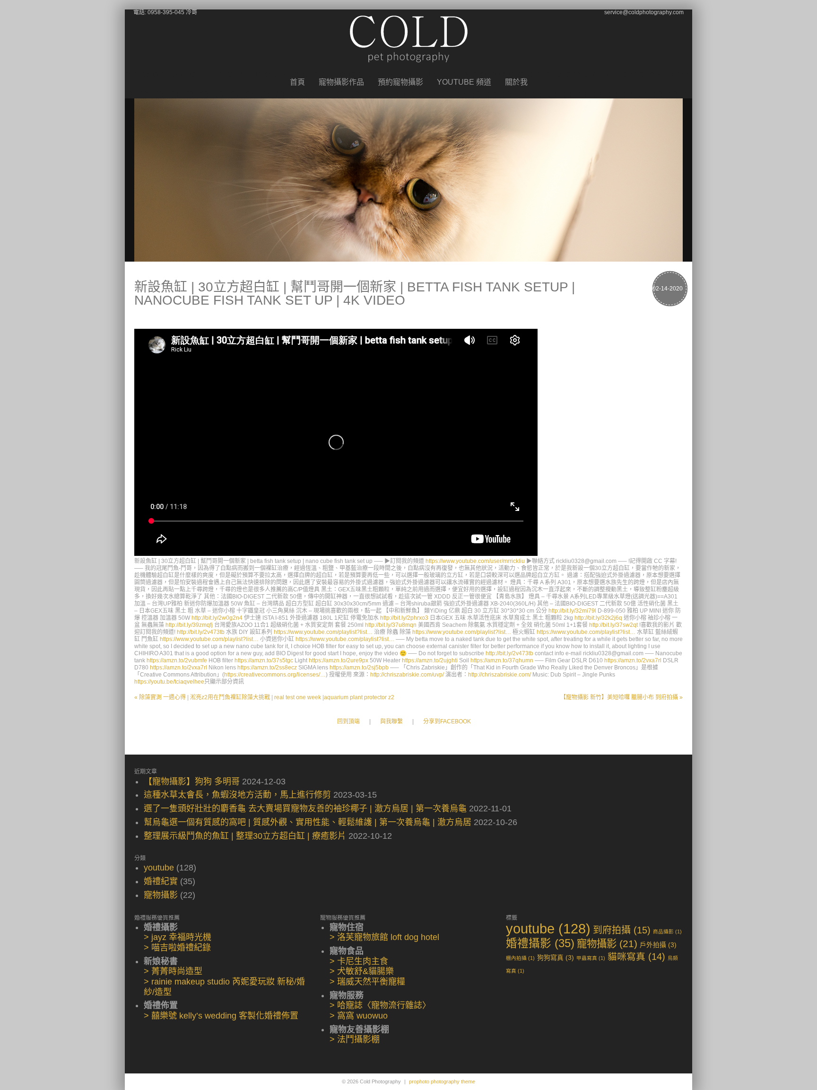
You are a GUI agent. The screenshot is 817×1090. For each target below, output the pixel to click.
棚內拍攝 (520, 958)
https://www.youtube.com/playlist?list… (323, 632)
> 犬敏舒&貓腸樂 (362, 971)
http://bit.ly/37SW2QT (613, 625)
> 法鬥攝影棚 (355, 1039)
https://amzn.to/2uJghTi (430, 660)
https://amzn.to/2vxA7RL (632, 660)
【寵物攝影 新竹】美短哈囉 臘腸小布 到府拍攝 (621, 697)
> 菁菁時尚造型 (173, 971)
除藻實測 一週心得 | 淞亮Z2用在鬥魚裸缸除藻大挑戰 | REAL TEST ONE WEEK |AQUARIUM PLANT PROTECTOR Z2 (264, 697)
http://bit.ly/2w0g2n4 (217, 618)
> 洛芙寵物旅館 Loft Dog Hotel (384, 937)
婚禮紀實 (161, 881)
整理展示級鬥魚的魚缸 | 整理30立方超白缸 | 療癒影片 (245, 836)
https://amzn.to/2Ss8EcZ (267, 667)
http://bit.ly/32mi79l (572, 610)
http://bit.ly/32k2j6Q (598, 618)
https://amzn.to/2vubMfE (177, 660)
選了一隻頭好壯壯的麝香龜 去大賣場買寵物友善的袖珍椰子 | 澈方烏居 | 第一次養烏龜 (305, 808)
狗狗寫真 (555, 957)
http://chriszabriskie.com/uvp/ (407, 674)
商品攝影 (667, 931)
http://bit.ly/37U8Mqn (391, 625)
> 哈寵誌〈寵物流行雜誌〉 (380, 1005)
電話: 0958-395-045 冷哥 (165, 12)
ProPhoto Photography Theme (442, 1081)
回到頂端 (348, 722)
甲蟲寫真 (590, 958)
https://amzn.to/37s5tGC (264, 660)
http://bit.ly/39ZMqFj (189, 625)
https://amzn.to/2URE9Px (338, 660)
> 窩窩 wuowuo (359, 1015)
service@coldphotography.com (644, 12)
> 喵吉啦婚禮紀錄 (177, 947)
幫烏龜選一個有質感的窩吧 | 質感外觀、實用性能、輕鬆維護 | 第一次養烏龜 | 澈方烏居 (307, 822)
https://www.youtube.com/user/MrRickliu (475, 561)
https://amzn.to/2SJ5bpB (359, 667)
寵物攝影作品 (341, 82)
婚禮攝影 (540, 943)
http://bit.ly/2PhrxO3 (404, 618)
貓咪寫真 (636, 956)
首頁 (297, 82)
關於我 (516, 82)
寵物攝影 (161, 895)
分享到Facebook (447, 722)
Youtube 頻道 (464, 82)
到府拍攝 (622, 930)
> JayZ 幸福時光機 (177, 937)
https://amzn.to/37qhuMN (501, 660)
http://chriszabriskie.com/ (499, 674)
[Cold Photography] (408, 70)
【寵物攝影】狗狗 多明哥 (192, 781)
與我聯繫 (391, 722)
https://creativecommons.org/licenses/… (275, 674)
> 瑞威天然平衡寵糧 (367, 981)
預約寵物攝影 (400, 82)
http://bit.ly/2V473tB (201, 632)
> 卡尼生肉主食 (359, 961)
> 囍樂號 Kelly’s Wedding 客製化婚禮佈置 (221, 1015)
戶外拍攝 (658, 945)
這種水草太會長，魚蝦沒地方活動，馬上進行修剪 (237, 795)
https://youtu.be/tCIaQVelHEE (169, 681)
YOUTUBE (159, 867)
